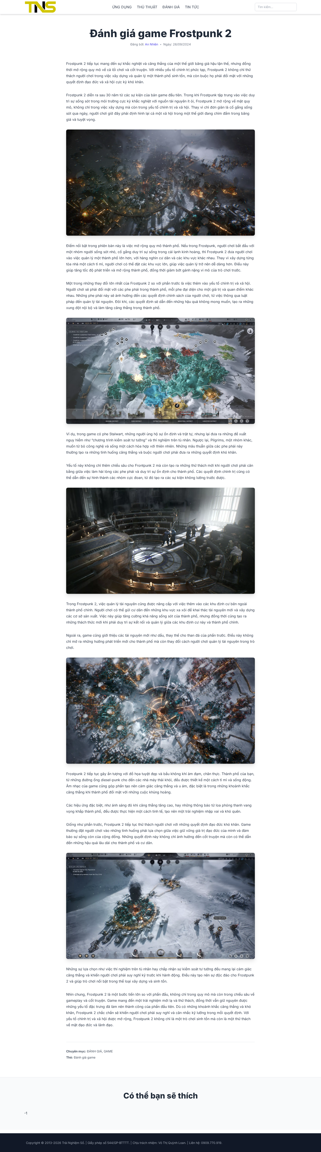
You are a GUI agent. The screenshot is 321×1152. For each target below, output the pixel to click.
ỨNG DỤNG (122, 7)
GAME (108, 1051)
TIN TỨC (192, 7)
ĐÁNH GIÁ (171, 7)
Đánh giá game (84, 1057)
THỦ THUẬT (147, 7)
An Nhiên (151, 44)
